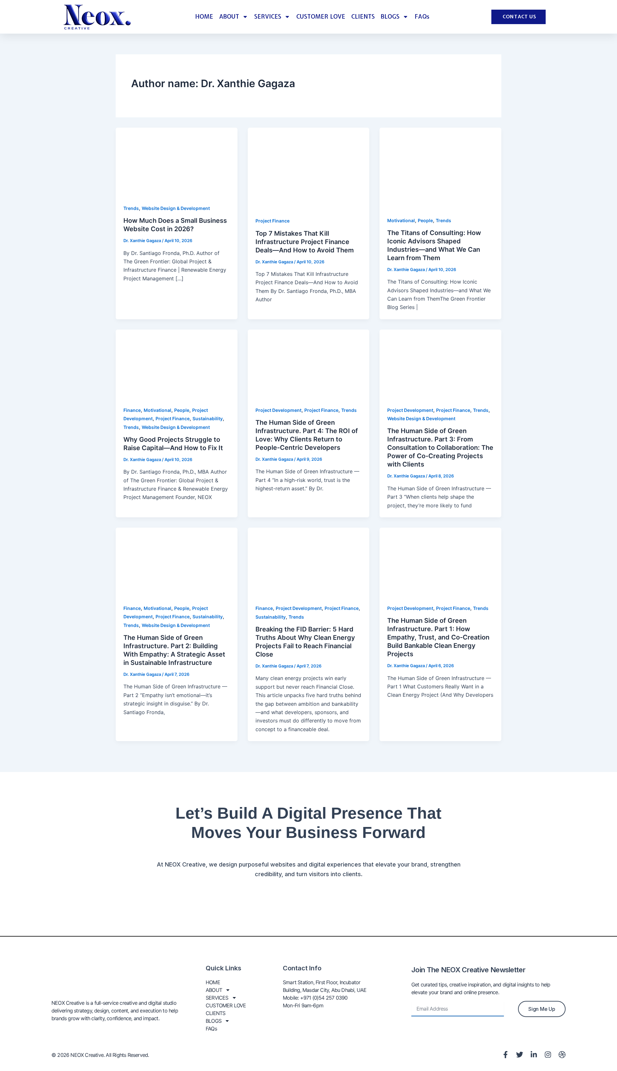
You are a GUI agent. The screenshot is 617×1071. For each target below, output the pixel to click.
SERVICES (267, 17)
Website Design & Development (176, 208)
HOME (204, 17)
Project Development (278, 410)
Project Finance (272, 220)
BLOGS (390, 17)
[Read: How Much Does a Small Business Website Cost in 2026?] (176, 161)
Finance (132, 410)
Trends (131, 208)
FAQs (422, 17)
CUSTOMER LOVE (320, 17)
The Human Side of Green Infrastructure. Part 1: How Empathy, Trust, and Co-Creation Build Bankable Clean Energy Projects (438, 637)
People (425, 220)
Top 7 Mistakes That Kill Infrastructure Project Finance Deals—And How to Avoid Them (304, 242)
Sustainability (207, 418)
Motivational (401, 220)
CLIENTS (363, 17)
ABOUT (229, 17)
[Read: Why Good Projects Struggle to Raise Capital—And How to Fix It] (176, 363)
